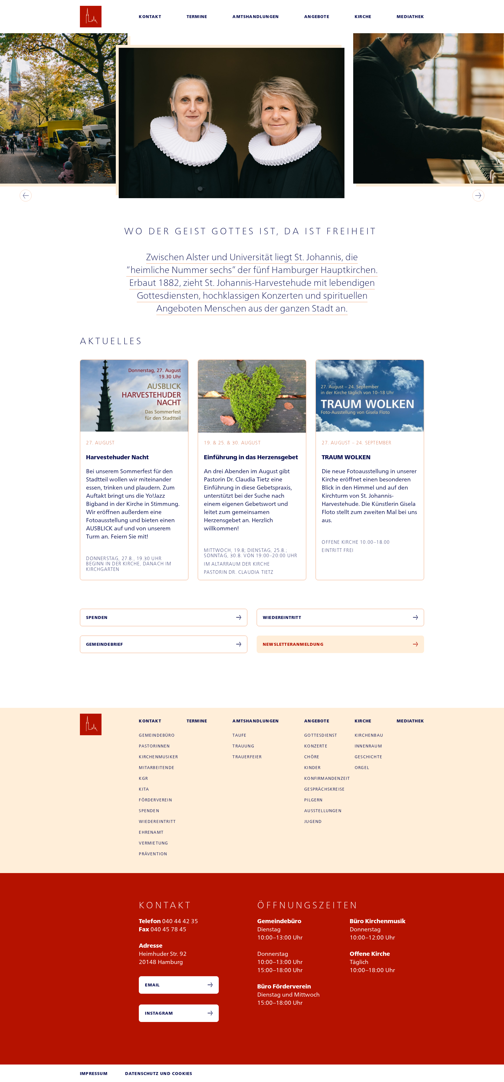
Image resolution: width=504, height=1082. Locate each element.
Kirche (363, 16)
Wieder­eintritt (157, 821)
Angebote (316, 16)
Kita (144, 789)
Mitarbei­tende (156, 767)
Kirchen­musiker (158, 756)
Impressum (94, 1073)
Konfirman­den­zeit (327, 778)
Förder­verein (155, 799)
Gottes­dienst (320, 735)
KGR (143, 778)
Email (152, 985)
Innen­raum (368, 745)
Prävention (153, 853)
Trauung (243, 745)
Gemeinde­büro (156, 735)
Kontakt (150, 16)
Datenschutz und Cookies (158, 1073)
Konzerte (316, 745)
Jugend (313, 821)
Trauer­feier (247, 756)
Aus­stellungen (323, 810)
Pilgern (313, 799)
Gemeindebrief (104, 644)
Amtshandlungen (255, 16)
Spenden (97, 617)
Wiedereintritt (282, 617)
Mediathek (410, 16)
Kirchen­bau (369, 735)
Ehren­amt (151, 832)
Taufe (239, 735)
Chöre (311, 756)
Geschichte (368, 756)
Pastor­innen (154, 745)
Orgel (362, 767)
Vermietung (153, 842)
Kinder (312, 767)
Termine (197, 16)
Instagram (159, 1013)
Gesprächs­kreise (324, 789)
